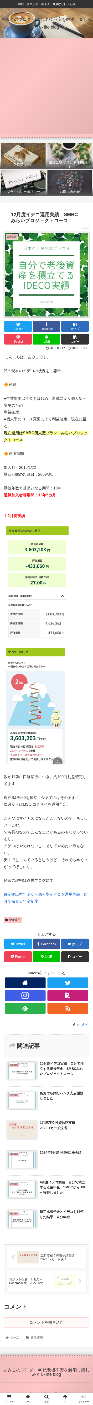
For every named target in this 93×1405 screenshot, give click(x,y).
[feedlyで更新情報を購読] (25, 1008)
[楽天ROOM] (67, 995)
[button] (83, 785)
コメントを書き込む (46, 1322)
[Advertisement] (46, 87)
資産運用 (15, 920)
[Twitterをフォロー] (67, 982)
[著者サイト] (25, 982)
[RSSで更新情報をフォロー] (67, 1008)
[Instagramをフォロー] (25, 995)
